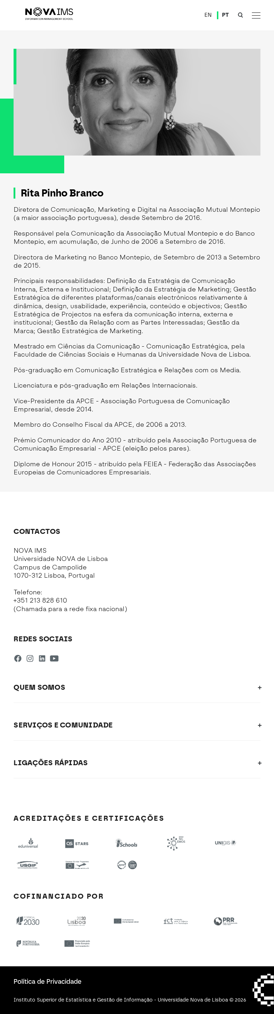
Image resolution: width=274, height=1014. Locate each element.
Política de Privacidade (47, 982)
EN (208, 15)
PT (225, 15)
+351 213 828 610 (40, 600)
